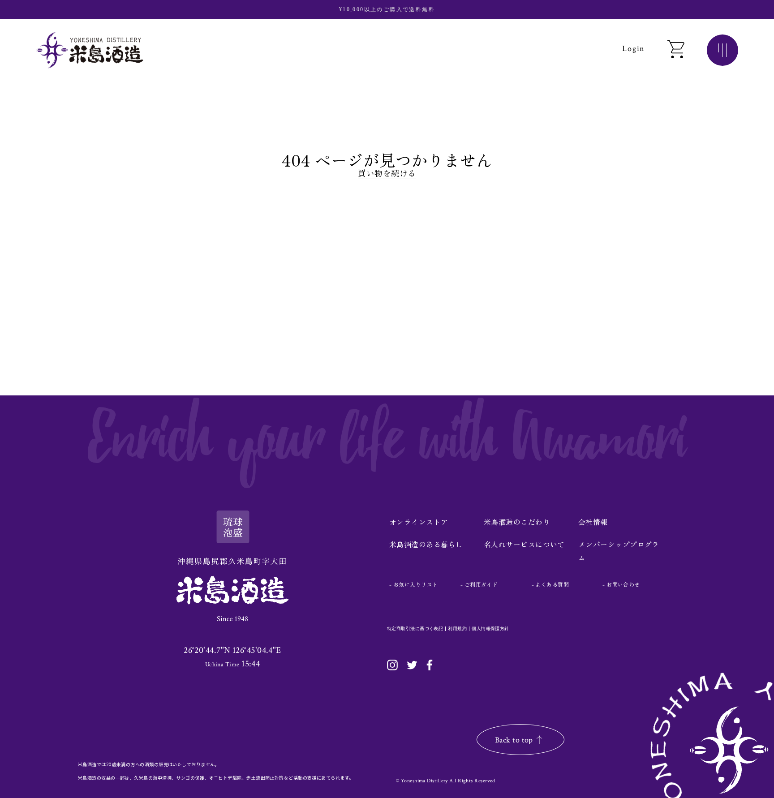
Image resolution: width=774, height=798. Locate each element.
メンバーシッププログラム (618, 551)
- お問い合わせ (621, 584)
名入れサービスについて (524, 544)
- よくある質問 (550, 584)
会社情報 (593, 521)
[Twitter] (412, 664)
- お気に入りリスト (413, 584)
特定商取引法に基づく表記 (415, 628)
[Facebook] (429, 664)
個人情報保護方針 (490, 628)
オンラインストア (418, 521)
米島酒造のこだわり (517, 521)
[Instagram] (392, 664)
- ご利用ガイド (479, 584)
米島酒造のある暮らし (426, 544)
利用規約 (457, 628)
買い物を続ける (387, 173)
